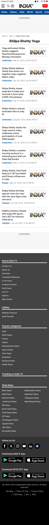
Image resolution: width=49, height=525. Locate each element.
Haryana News (8, 398)
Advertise (6, 273)
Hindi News (7, 288)
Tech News (6, 353)
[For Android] (12, 475)
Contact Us (6, 266)
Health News (7, 364)
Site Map (9, 491)
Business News (8, 361)
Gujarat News (7, 423)
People (5, 183)
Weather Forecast (9, 313)
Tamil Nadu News (9, 412)
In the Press (7, 281)
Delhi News (6, 394)
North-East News (9, 409)
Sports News (7, 350)
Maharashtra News (33, 390)
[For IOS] (35, 475)
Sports (38, 12)
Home (4, 12)
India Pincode (8, 316)
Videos (13, 12)
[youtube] (24, 446)
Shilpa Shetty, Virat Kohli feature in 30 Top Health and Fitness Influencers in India (14, 175)
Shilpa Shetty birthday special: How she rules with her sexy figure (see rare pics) (14, 195)
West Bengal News (33, 401)
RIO (27, 494)
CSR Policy (18, 494)
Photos (5, 339)
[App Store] (35, 460)
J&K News (6, 427)
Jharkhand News (9, 401)
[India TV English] (26, 6)
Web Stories (7, 299)
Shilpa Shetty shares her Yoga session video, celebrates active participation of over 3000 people (14, 133)
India (21, 12)
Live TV (5, 292)
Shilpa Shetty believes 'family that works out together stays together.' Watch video (14, 72)
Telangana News (32, 398)
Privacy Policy (37, 491)
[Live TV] (45, 6)
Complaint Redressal (10, 277)
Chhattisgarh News (10, 420)
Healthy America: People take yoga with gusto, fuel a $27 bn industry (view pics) (14, 215)
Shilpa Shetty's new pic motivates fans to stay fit (13, 111)
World (30, 12)
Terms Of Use (22, 491)
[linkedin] (30, 446)
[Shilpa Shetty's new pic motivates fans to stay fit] (38, 112)
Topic (11, 36)
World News (7, 335)
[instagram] (17, 446)
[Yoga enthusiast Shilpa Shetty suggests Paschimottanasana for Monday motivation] (38, 52)
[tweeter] (11, 446)
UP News (6, 416)
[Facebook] (4, 446)
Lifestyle (6, 203)
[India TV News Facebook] (42, 1)
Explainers (6, 357)
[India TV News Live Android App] (12, 460)
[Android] (38, 1)
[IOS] (35, 1)
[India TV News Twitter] (44, 1)
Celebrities (7, 60)
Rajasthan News (31, 394)
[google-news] (37, 446)
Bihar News (7, 390)
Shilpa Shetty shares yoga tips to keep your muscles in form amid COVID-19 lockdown (13, 92)
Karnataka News (9, 431)
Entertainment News (10, 346)
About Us (6, 270)
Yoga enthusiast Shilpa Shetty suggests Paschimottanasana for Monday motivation (13, 52)
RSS (34, 494)
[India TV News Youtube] (47, 1)
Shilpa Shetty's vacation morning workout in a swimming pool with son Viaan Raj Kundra (14, 154)
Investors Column (9, 284)
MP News (6, 405)
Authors (5, 295)
